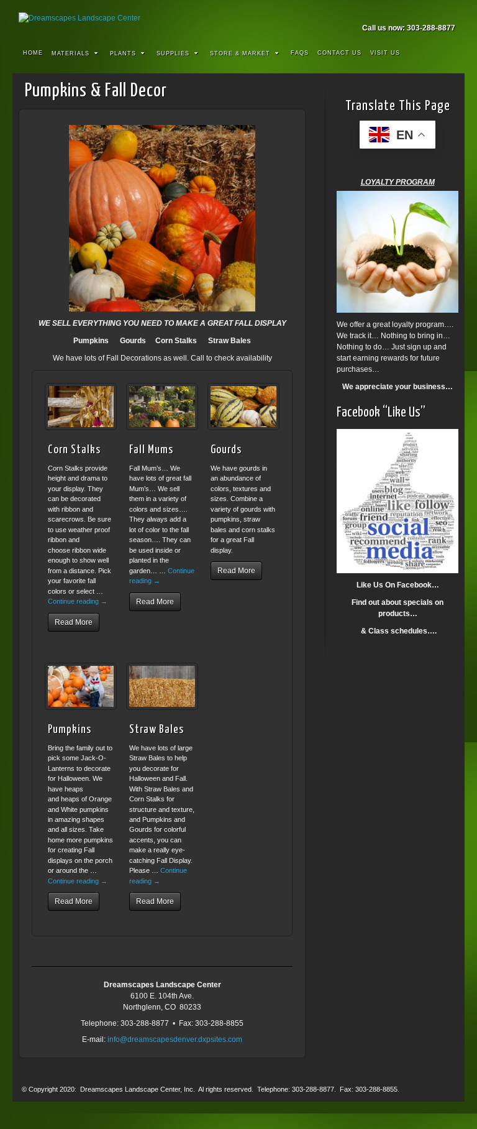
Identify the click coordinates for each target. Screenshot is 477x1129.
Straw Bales (156, 729)
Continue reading (77, 601)
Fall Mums (151, 450)
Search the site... (447, 53)
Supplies (173, 53)
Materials (70, 53)
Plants (123, 53)
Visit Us (385, 53)
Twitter (447, 10)
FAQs (300, 53)
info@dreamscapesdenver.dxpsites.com (174, 1039)
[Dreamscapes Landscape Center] (238, 18)
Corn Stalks (74, 450)
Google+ (430, 10)
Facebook (413, 10)
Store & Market (240, 53)
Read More (74, 622)
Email (396, 10)
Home (33, 53)
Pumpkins (69, 729)
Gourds (226, 450)
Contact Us (339, 53)
